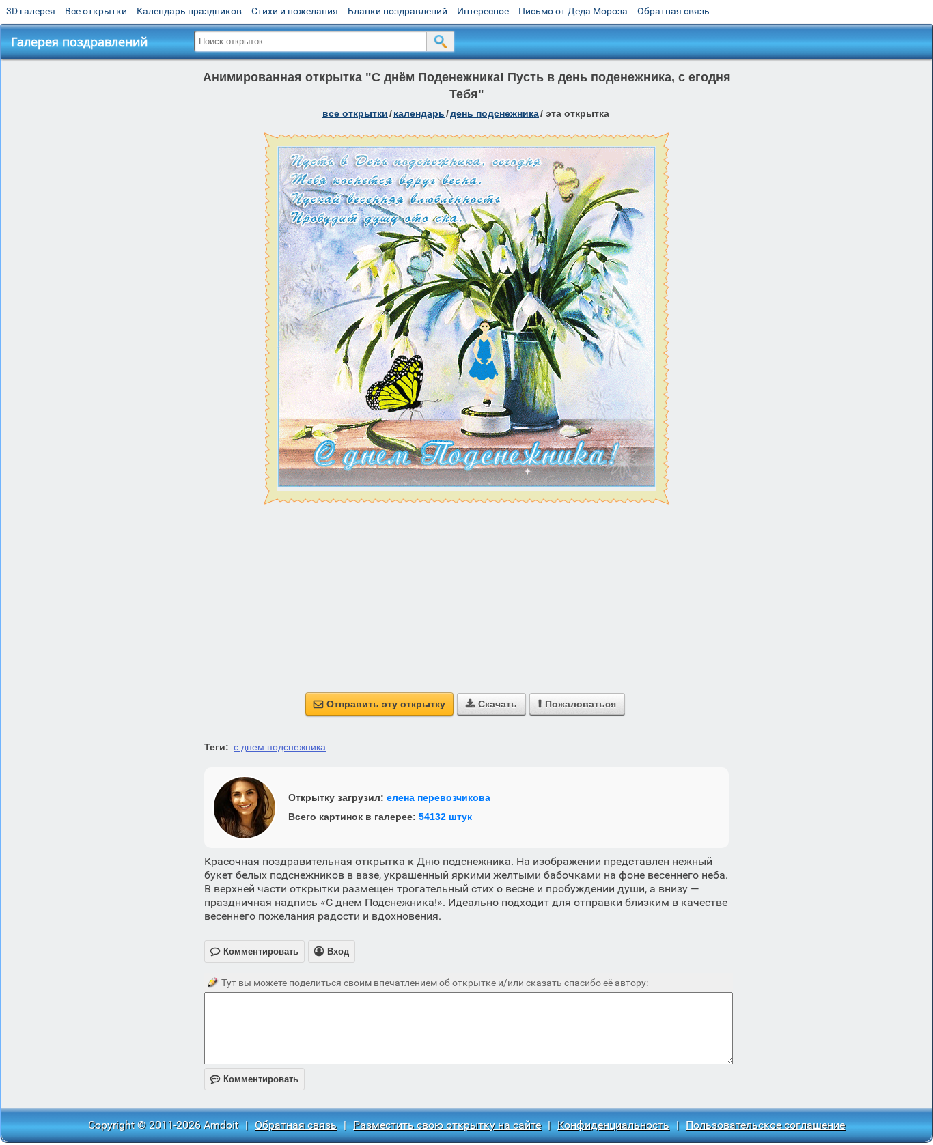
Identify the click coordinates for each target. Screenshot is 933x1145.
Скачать (491, 703)
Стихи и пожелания (294, 10)
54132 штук (445, 816)
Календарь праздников (189, 10)
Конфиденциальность (613, 1124)
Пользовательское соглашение (765, 1124)
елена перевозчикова (438, 797)
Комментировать (254, 1079)
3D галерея (30, 10)
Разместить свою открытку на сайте (447, 1124)
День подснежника (494, 113)
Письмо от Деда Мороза (573, 10)
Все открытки (96, 10)
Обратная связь (673, 10)
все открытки (355, 113)
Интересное (483, 10)
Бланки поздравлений (397, 10)
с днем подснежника (280, 746)
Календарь (419, 113)
